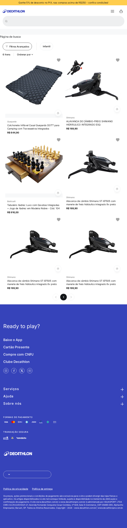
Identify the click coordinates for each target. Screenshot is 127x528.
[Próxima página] (71, 297)
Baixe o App (12, 340)
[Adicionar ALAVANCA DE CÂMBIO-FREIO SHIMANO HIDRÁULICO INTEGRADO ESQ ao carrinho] (117, 109)
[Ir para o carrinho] (121, 11)
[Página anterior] (56, 297)
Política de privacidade (15, 488)
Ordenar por (24, 54)
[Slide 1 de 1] (34, 85)
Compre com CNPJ (18, 354)
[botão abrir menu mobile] (112, 11)
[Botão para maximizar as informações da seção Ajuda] (122, 396)
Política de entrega (42, 488)
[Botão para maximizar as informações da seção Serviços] (122, 389)
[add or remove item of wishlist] (59, 60)
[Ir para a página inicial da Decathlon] (14, 11)
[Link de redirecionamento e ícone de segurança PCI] (12, 438)
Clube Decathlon (16, 362)
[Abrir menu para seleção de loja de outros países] (27, 474)
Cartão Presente (16, 347)
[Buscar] (6, 21)
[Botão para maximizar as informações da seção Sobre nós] (122, 403)
